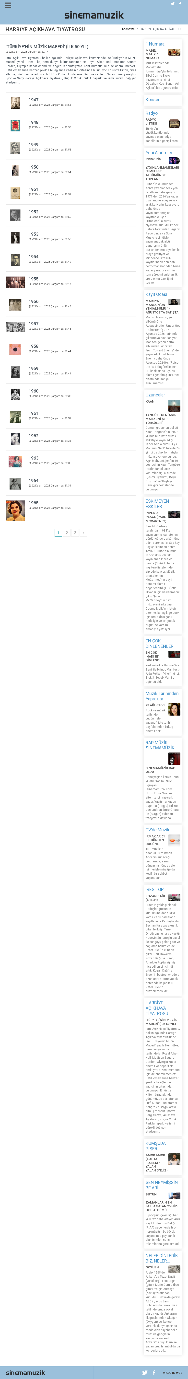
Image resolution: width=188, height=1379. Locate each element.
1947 (33, 99)
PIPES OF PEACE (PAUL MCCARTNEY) (156, 517)
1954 (33, 256)
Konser (153, 99)
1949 (33, 144)
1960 (33, 391)
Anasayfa (128, 29)
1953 (33, 234)
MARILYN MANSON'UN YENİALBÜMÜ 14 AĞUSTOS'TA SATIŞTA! (162, 306)
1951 (33, 189)
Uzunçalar (155, 394)
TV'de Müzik (157, 829)
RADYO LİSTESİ (151, 121)
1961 (33, 413)
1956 (33, 301)
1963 (33, 458)
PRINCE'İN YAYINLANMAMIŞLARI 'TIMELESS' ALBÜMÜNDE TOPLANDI (162, 169)
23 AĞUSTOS (155, 705)
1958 (33, 346)
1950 (33, 167)
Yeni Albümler (159, 152)
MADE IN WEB (172, 1373)
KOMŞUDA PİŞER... (156, 1146)
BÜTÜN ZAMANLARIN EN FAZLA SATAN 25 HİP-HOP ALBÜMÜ (162, 1202)
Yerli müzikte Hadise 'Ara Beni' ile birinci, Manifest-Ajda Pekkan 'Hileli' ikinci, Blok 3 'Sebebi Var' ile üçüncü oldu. (163, 674)
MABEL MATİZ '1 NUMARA (153, 54)
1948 (33, 122)
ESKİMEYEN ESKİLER (157, 503)
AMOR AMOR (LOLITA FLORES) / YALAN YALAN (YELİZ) (156, 1162)
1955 (33, 278)
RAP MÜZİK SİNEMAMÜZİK (160, 745)
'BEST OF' (155, 889)
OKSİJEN (152, 1267)
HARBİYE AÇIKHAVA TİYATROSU (157, 1008)
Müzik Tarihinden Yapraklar (162, 696)
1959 (33, 368)
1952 (33, 211)
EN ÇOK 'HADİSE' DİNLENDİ (153, 656)
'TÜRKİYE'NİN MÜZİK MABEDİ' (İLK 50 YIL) (47, 46)
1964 (33, 480)
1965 (33, 502)
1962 (33, 435)
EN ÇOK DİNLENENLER (160, 643)
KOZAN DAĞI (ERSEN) (155, 898)
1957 (33, 323)
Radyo (152, 113)
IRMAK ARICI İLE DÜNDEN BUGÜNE (155, 840)
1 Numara (155, 43)
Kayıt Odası (156, 294)
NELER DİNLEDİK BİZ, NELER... (162, 1258)
